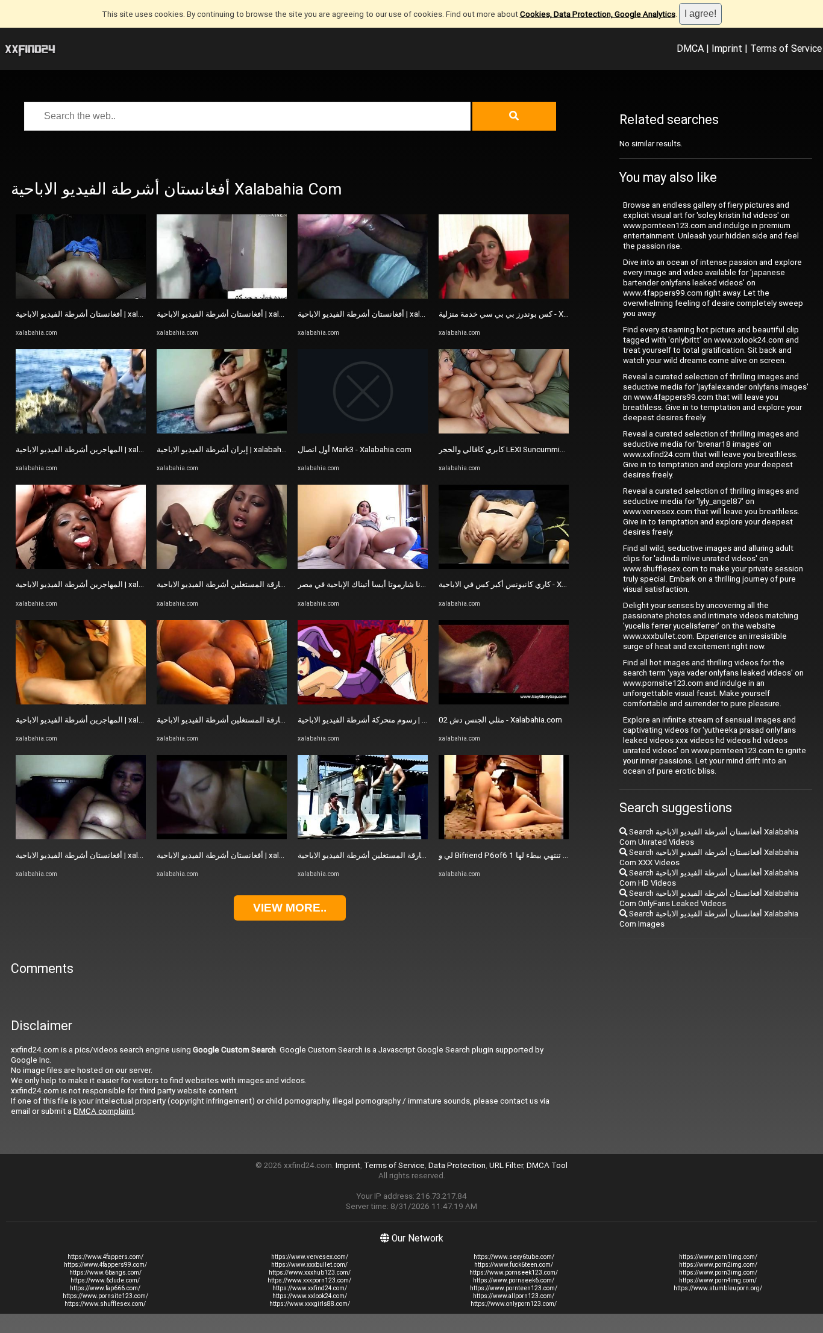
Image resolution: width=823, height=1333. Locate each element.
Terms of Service (786, 48)
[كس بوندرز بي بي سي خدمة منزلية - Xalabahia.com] (504, 296)
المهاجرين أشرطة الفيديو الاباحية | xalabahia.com (98, 449)
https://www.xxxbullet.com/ (309, 1265)
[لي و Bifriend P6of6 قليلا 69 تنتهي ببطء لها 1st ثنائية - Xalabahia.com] (504, 836)
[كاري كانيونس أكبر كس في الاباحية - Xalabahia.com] (504, 566)
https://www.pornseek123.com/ (513, 1272)
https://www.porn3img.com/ (718, 1272)
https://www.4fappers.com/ (105, 1257)
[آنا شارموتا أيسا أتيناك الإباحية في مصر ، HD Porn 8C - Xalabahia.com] (363, 566)
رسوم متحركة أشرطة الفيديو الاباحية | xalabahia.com (385, 720)
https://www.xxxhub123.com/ (310, 1272)
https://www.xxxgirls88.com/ (309, 1304)
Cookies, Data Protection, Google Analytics (597, 14)
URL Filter (506, 1165)
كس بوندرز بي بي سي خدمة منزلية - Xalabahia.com (524, 314)
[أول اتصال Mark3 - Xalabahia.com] (363, 431)
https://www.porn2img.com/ (718, 1265)
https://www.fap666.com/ (105, 1288)
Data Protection (457, 1165)
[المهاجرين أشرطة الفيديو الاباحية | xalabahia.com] (81, 431)
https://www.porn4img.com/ (718, 1280)
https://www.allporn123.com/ (513, 1296)
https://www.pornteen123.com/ (513, 1288)
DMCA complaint (104, 1111)
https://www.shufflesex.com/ (105, 1304)
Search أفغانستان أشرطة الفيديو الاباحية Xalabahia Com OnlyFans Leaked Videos (708, 898)
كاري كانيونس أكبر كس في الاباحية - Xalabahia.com (524, 584)
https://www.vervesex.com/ (309, 1257)
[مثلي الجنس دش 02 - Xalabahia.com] (504, 702)
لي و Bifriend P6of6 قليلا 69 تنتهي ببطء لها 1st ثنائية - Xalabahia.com (555, 855)
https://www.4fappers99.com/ (105, 1265)
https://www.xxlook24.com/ (309, 1296)
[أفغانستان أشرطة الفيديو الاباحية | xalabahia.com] (81, 296)
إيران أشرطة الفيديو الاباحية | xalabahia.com (231, 449)
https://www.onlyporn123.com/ (514, 1304)
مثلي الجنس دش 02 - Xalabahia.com (500, 720)
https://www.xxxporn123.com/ (309, 1280)
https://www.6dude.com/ (105, 1280)
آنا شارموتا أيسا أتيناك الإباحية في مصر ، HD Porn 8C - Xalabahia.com (413, 584)
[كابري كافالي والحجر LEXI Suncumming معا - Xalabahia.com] (504, 431)
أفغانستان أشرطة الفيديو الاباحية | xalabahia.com (97, 314)
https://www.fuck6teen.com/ (513, 1265)
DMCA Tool (547, 1165)
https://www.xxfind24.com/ (309, 1288)
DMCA (690, 48)
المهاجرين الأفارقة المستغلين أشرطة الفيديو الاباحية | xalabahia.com (269, 584)
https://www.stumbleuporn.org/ (718, 1288)
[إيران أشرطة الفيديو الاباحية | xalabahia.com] (222, 431)
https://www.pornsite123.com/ (105, 1296)
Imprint (727, 48)
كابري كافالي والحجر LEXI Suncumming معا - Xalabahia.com (539, 449)
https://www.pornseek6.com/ (513, 1280)
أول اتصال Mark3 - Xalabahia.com (354, 449)
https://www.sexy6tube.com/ (514, 1257)
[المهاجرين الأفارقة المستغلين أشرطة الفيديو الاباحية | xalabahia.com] (222, 566)
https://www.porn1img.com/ (718, 1257)
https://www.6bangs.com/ (105, 1272)
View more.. (290, 907)
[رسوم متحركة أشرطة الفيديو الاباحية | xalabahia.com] (363, 702)
